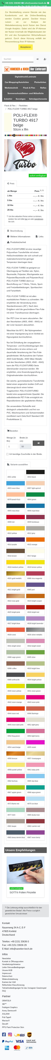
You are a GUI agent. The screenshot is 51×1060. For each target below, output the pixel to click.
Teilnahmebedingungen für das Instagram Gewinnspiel (24, 988)
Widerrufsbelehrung (10, 979)
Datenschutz (7, 976)
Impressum (6, 973)
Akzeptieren (25, 47)
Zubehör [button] (8, 99)
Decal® (5, 1024)
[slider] (14, 135)
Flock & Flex (9, 105)
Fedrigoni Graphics (10, 1007)
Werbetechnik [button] (11, 88)
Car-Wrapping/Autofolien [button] (17, 82)
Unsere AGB (7, 970)
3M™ (4, 1004)
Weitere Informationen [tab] (20, 236)
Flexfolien (23, 105)
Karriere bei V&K (9, 982)
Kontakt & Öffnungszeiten (12, 961)
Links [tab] (40, 236)
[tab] (10, 183)
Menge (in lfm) (11, 439)
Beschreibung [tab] (16, 231)
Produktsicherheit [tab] (18, 242)
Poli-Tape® (6, 1017)
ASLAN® (6, 1014)
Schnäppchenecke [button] (38, 99)
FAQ (4, 991)
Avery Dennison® (9, 1011)
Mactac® (6, 1021)
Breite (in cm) (24, 439)
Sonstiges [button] (21, 99)
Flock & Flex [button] (29, 88)
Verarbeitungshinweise (11, 964)
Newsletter (6, 958)
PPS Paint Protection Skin (13, 1027)
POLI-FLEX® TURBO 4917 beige (23, 109)
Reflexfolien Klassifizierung (13, 985)
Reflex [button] (43, 88)
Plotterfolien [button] (40, 82)
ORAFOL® (6, 1001)
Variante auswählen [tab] (19, 464)
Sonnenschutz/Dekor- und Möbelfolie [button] (26, 93)
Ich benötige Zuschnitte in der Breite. (25, 454)
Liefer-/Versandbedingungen (13, 967)
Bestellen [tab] (14, 431)
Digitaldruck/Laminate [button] (25, 77)
